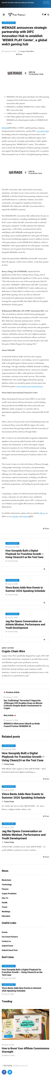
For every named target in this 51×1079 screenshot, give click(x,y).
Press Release (9, 22)
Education (6, 916)
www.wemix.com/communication (29, 386)
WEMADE (5, 128)
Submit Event (7, 946)
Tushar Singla (13, 561)
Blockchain (6, 880)
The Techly (8, 1066)
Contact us (6, 941)
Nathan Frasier (12, 1055)
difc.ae (42, 513)
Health (4, 902)
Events (4, 932)
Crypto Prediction (9, 893)
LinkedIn (15, 516)
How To (5, 898)
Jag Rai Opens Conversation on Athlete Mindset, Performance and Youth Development (25, 624)
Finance (5, 889)
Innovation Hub (42, 131)
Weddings (6, 911)
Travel (4, 907)
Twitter (25, 516)
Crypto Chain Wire (27, 51)
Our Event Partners (10, 937)
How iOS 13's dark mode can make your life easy (18, 2)
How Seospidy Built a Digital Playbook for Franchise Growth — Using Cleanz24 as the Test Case (24, 554)
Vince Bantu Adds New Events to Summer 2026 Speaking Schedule (23, 795)
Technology (7, 884)
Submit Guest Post (10, 950)
